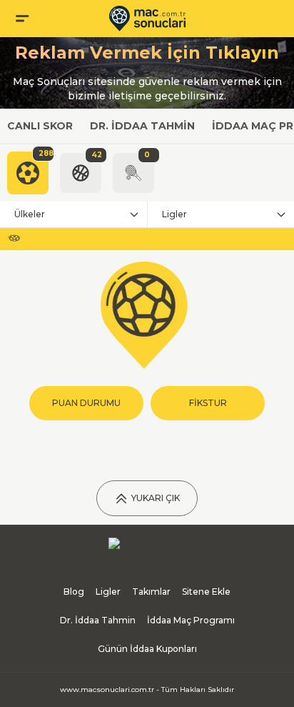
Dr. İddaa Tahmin (142, 125)
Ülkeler (29, 214)
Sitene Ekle (206, 591)
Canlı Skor (40, 125)
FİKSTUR (208, 402)
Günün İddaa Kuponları (147, 648)
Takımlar (151, 591)
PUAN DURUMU (86, 402)
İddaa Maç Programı (191, 620)
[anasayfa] (147, 18)
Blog (74, 591)
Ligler (174, 214)
